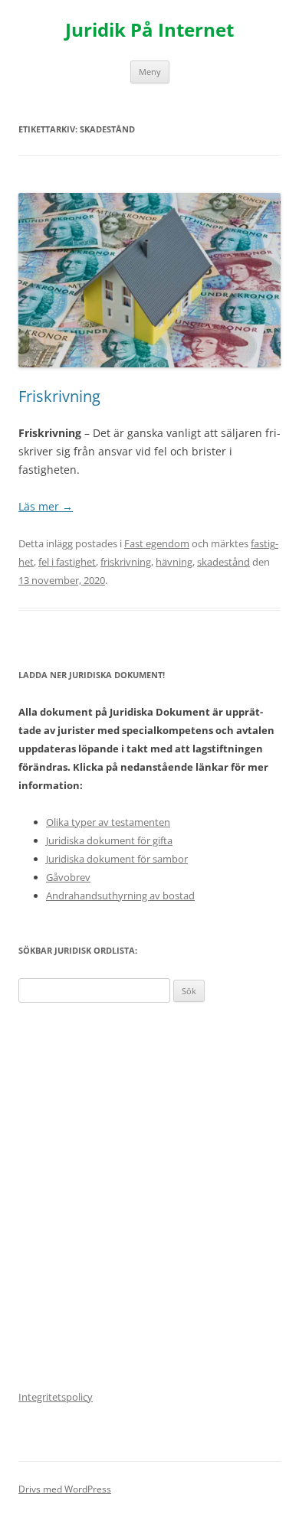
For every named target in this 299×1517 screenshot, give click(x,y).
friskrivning (125, 562)
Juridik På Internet (149, 30)
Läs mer (45, 506)
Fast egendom (156, 543)
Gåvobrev (68, 877)
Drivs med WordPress (64, 1489)
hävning (174, 562)
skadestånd (223, 562)
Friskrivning (59, 396)
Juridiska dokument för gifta (109, 840)
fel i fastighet (67, 562)
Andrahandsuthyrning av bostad (120, 895)
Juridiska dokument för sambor (117, 859)
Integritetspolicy (55, 1397)
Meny (150, 71)
